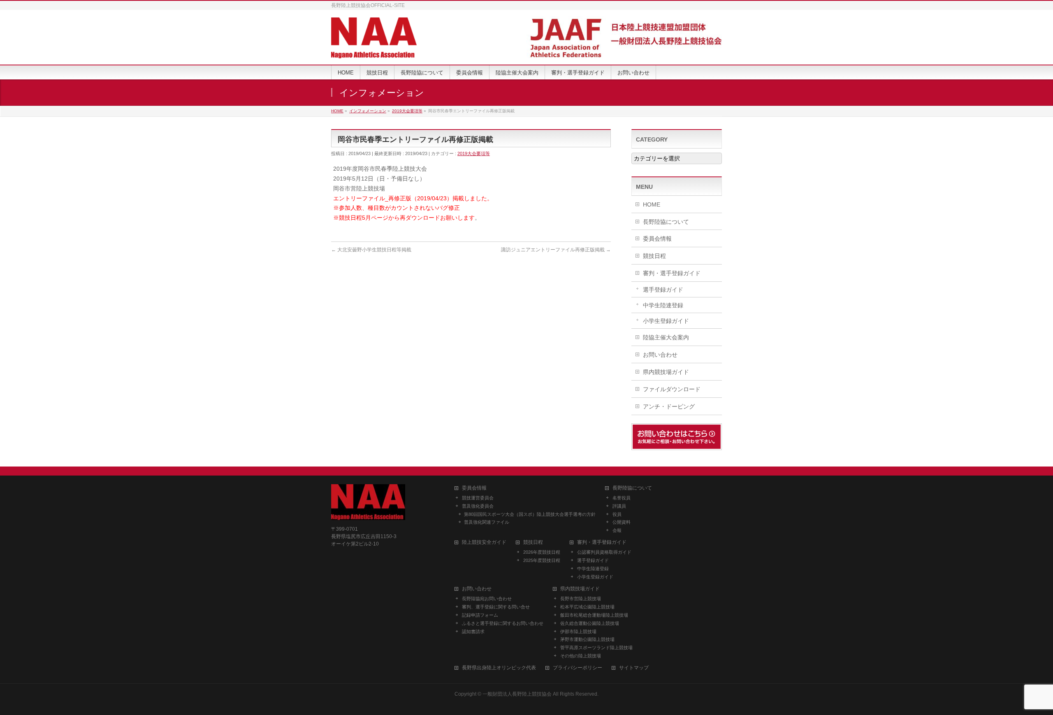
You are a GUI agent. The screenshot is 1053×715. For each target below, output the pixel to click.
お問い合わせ (660, 354)
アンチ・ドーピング (669, 406)
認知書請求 (473, 631)
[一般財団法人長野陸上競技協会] (374, 49)
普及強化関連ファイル (486, 522)
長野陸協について (666, 221)
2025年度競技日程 (541, 560)
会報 (617, 530)
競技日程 (654, 256)
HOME (651, 204)
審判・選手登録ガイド (671, 273)
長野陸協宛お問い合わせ (487, 598)
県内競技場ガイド (666, 372)
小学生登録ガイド (666, 321)
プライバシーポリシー (577, 668)
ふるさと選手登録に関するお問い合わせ (502, 623)
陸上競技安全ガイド (484, 542)
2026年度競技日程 (541, 552)
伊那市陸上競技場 (578, 631)
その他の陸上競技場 (580, 655)
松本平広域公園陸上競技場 (587, 606)
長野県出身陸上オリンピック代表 (499, 668)
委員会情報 (657, 238)
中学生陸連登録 (663, 305)
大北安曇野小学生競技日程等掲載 (371, 250)
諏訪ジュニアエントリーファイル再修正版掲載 (556, 250)
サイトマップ (634, 668)
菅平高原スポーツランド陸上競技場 (596, 647)
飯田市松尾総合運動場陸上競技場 (594, 615)
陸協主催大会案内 (666, 337)
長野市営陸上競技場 (580, 598)
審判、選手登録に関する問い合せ (496, 606)
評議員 (619, 506)
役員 (617, 514)
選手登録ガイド (663, 289)
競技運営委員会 (478, 497)
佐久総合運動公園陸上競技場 (589, 623)
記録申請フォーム (480, 615)
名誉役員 (621, 497)
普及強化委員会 (478, 506)
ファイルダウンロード (671, 389)
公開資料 (621, 522)
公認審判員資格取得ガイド (604, 552)
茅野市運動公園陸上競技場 (587, 639)
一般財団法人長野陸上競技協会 (517, 694)
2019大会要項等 (473, 153)
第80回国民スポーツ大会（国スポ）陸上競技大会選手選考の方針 (530, 514)
